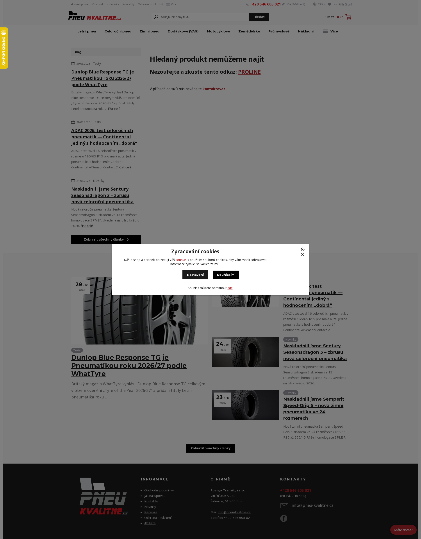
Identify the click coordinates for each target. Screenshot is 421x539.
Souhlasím (225, 275)
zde (230, 288)
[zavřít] (303, 250)
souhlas (181, 260)
